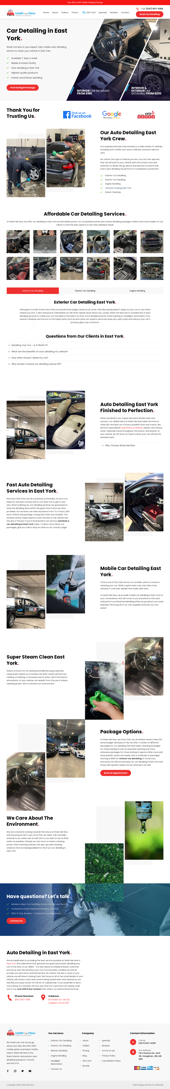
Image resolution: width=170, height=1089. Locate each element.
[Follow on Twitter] (22, 1071)
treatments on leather (131, 427)
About (55, 12)
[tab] (33, 290)
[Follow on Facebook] (8, 1071)
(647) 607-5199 (22, 999)
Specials (103, 12)
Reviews (114, 12)
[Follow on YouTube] (30, 1071)
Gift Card (90, 12)
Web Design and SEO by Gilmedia (148, 1085)
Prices (75, 12)
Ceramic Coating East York (118, 188)
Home (46, 12)
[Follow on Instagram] (15, 1071)
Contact (125, 12)
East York (11, 963)
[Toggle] (9, 345)
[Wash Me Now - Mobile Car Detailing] (21, 11)
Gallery (64, 12)
